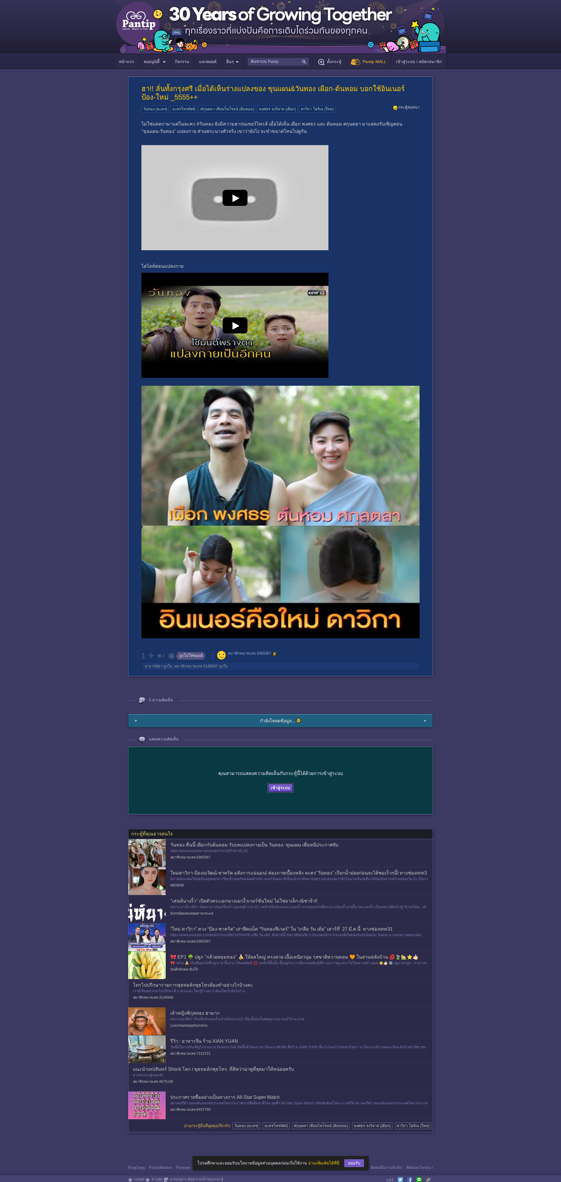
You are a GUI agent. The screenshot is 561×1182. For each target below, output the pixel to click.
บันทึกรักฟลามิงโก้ (184, 969)
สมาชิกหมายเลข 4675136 (153, 1082)
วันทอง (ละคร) (155, 109)
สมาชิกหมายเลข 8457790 (190, 1110)
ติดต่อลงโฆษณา (419, 1167)
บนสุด (139, 1179)
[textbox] (278, 61)
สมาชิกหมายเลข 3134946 (153, 997)
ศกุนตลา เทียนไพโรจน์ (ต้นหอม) (227, 109)
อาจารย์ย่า (153, 666)
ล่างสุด (157, 1179)
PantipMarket (160, 1167)
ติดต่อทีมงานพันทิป (386, 1167)
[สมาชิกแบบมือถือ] (274, 653)
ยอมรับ (354, 1163)
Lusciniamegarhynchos (188, 1025)
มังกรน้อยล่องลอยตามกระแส (191, 913)
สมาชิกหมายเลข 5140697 (196, 666)
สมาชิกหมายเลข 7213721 (190, 1053)
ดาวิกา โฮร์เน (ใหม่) (317, 109)
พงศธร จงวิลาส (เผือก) (277, 109)
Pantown (183, 1167)
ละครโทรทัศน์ (183, 109)
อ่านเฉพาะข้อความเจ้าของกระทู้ (196, 1179)
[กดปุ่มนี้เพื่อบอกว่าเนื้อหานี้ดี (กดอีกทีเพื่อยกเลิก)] (151, 655)
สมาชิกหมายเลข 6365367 (249, 653)
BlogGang (136, 1167)
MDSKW (177, 885)
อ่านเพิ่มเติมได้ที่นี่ (324, 1163)
